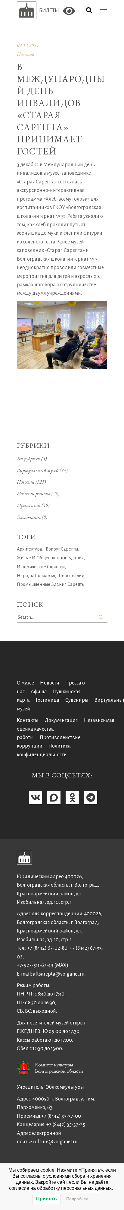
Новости (26, 54)
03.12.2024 (28, 45)
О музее (25, 683)
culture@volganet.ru (55, 1142)
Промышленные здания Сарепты (51, 584)
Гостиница (47, 700)
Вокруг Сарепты (62, 549)
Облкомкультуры (64, 1087)
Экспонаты (29, 517)
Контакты (28, 720)
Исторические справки (41, 566)
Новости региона (34, 493)
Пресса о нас (29, 505)
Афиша (39, 691)
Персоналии (71, 575)
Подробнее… (79, 1198)
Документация (61, 720)
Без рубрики (28, 458)
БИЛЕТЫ (49, 10)
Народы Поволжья (36, 575)
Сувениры (76, 700)
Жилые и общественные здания (50, 557)
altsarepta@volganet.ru (59, 974)
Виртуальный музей (38, 470)
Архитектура (29, 549)
